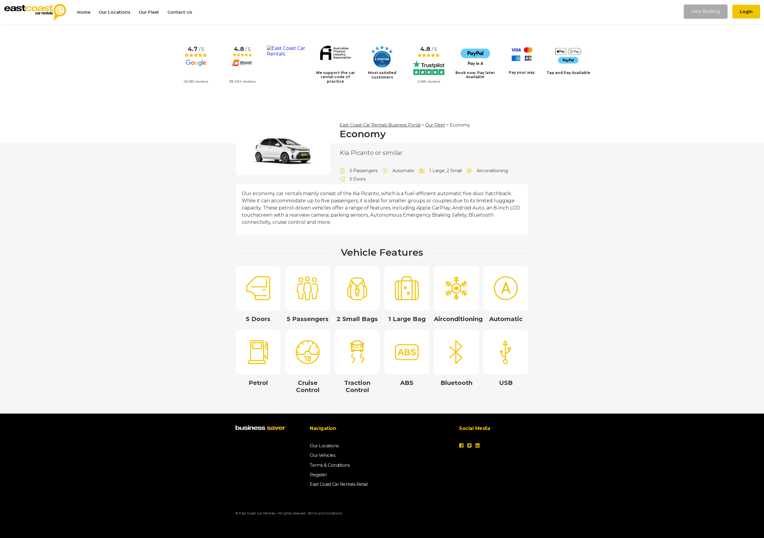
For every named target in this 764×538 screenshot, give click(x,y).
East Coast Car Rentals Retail (339, 484)
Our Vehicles (322, 455)
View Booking (705, 11)
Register (318, 474)
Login (746, 11)
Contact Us (179, 12)
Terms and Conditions (325, 513)
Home (83, 12)
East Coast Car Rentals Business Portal (380, 125)
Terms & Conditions (329, 465)
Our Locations (114, 12)
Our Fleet (149, 12)
